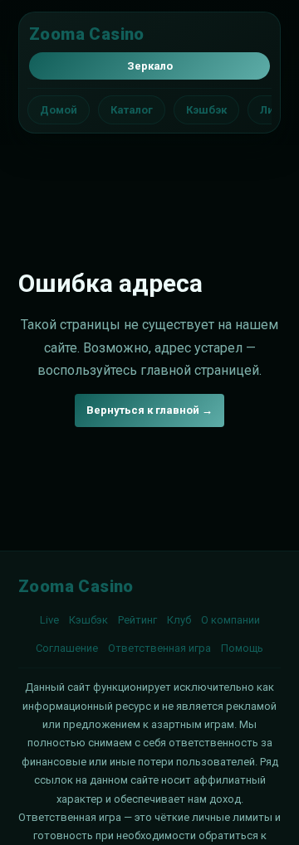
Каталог (131, 110)
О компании (230, 620)
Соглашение (67, 648)
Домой (58, 110)
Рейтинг (137, 620)
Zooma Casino (87, 34)
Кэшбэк (206, 110)
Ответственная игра (159, 648)
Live (49, 620)
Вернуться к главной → (149, 410)
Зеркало (150, 66)
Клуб (179, 620)
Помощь (242, 648)
